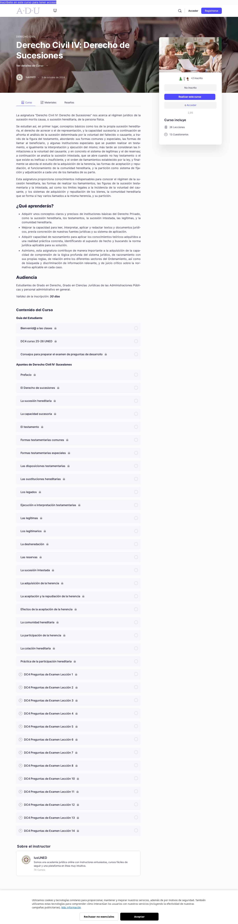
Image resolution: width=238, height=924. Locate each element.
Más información (71, 907)
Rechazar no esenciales (99, 916)
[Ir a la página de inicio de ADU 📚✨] (28, 10)
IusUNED (40, 858)
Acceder (193, 10)
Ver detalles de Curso (30, 65)
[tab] (26, 102)
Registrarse (211, 10)
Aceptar (139, 916)
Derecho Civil (26, 36)
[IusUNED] (26, 859)
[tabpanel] (78, 202)
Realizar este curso (190, 96)
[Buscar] (179, 11)
